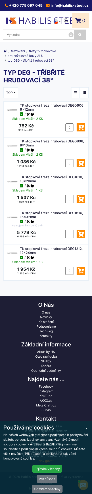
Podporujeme (46, 326)
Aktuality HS (46, 352)
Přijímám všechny (47, 469)
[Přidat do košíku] (81, 127)
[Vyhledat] (80, 35)
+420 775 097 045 (25, 5)
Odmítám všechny (47, 489)
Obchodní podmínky (46, 370)
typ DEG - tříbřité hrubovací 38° (31, 60)
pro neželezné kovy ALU (25, 56)
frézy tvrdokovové (42, 51)
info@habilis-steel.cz (69, 5)
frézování (18, 51)
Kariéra (46, 366)
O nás (46, 312)
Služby (46, 361)
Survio (46, 410)
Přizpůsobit (47, 479)
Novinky (46, 317)
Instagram (46, 391)
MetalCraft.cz (46, 405)
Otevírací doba (46, 356)
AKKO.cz (46, 400)
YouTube (46, 396)
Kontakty (46, 336)
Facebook (46, 386)
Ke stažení (46, 322)
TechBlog (46, 331)
